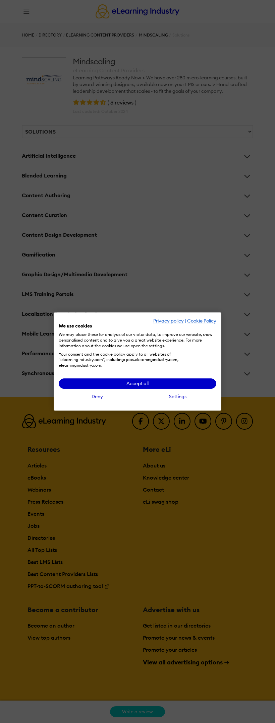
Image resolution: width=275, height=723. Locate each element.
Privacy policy (168, 321)
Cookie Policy (201, 321)
